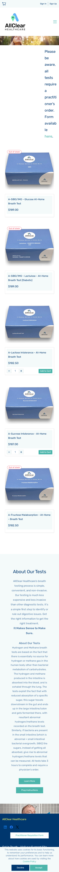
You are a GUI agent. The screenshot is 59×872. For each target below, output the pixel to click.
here (48, 136)
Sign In (43, 4)
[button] (29, 781)
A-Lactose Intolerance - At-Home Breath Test (27, 354)
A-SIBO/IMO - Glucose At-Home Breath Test (26, 201)
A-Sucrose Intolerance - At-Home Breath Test (27, 436)
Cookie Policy (29, 861)
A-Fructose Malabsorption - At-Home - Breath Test (29, 517)
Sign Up (53, 4)
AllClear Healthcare (14, 819)
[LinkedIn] (5, 827)
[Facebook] (11, 827)
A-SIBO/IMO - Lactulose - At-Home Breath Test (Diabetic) (28, 278)
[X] (17, 827)
